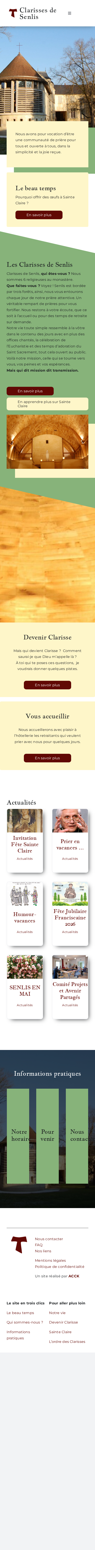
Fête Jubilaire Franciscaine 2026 (70, 917)
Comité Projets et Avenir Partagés (70, 990)
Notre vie (57, 1313)
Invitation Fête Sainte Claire (24, 844)
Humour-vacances (24, 917)
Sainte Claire (60, 1332)
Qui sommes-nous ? (25, 1322)
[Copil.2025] (70, 957)
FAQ (38, 1245)
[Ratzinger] (70, 811)
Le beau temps (20, 1313)
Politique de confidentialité (59, 1267)
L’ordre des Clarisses (67, 1342)
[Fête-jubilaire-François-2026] (70, 884)
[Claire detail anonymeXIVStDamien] (25, 811)
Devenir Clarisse (63, 1322)
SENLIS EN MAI (25, 990)
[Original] (19, 1234)
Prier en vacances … (70, 844)
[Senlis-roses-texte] (25, 957)
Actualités (25, 859)
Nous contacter (49, 1239)
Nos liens (43, 1251)
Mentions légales (50, 1260)
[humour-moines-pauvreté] (25, 884)
